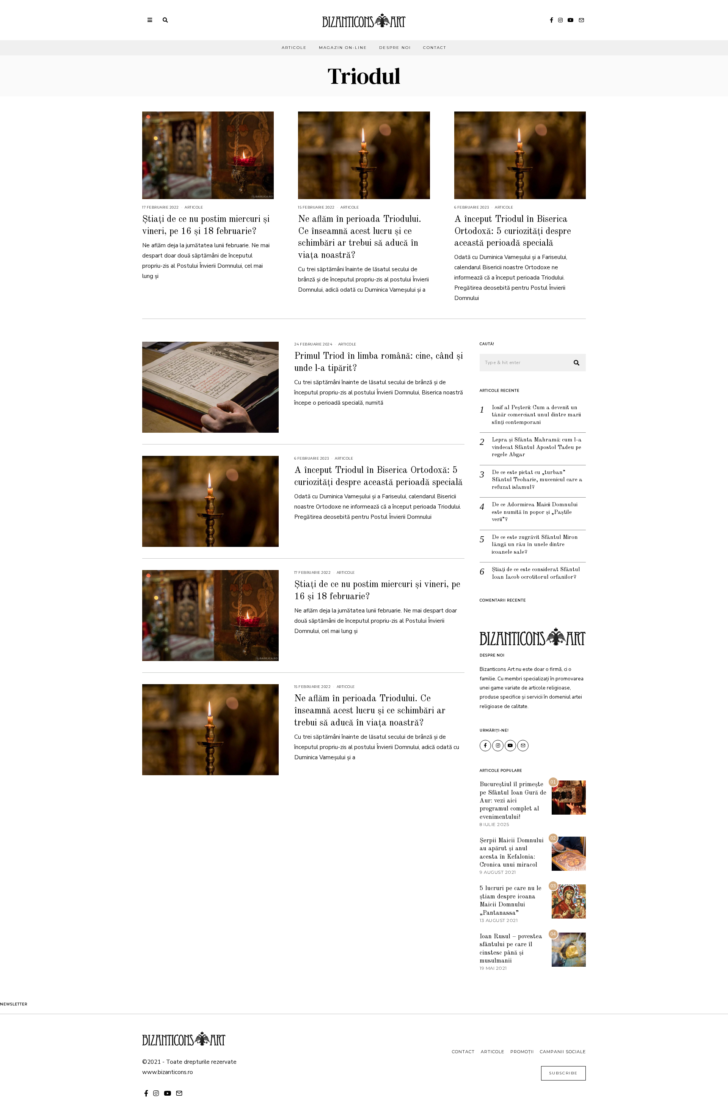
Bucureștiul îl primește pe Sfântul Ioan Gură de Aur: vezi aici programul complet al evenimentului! (513, 800)
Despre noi (395, 47)
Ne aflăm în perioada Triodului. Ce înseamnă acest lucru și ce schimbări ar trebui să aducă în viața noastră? (370, 710)
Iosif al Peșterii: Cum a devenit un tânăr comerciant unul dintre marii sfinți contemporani (536, 415)
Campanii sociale (563, 1051)
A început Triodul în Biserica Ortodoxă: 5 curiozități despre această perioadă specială (512, 231)
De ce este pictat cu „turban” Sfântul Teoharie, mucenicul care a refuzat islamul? (537, 480)
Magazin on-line (343, 47)
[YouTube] (571, 20)
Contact (434, 47)
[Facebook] (551, 20)
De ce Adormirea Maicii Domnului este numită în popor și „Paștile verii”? (534, 512)
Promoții (522, 1051)
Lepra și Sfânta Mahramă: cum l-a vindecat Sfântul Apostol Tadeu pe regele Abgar (537, 447)
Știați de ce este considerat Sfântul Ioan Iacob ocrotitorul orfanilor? (536, 573)
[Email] (581, 20)
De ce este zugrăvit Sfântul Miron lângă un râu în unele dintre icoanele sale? (535, 545)
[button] (577, 363)
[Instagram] (560, 20)
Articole (294, 47)
